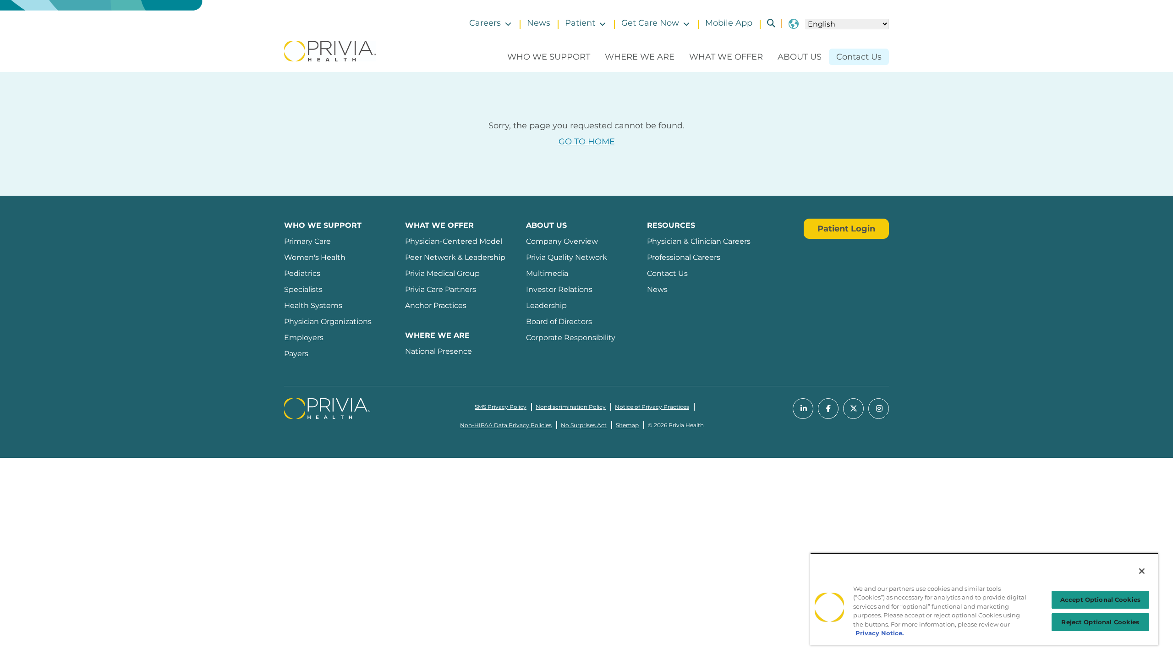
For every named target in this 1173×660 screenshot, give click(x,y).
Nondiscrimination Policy (571, 406)
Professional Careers (683, 257)
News (538, 23)
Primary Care (307, 241)
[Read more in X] (853, 408)
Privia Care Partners (440, 289)
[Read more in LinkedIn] (803, 408)
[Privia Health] (330, 50)
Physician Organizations (328, 321)
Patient (580, 23)
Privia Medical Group (442, 273)
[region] (984, 599)
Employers (303, 337)
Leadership (546, 305)
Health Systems (313, 305)
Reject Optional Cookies (1100, 622)
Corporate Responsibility (570, 337)
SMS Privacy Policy (500, 406)
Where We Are (639, 57)
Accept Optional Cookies (1100, 599)
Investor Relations (559, 289)
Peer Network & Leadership (455, 257)
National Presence (438, 351)
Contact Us (859, 57)
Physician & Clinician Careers (699, 241)
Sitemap (627, 425)
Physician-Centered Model (453, 241)
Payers (296, 353)
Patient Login (846, 229)
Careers (485, 23)
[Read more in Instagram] (878, 408)
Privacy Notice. (879, 633)
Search (767, 23)
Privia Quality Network (566, 257)
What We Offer (726, 57)
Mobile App (728, 23)
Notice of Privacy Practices (652, 406)
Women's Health (314, 257)
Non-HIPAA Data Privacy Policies (506, 425)
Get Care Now (650, 23)
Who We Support (548, 57)
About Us (800, 57)
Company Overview (562, 241)
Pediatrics (302, 273)
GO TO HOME (587, 142)
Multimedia (547, 273)
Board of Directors (559, 321)
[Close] (1142, 571)
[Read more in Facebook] (828, 408)
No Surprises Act (584, 425)
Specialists (303, 289)
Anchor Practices (435, 305)
